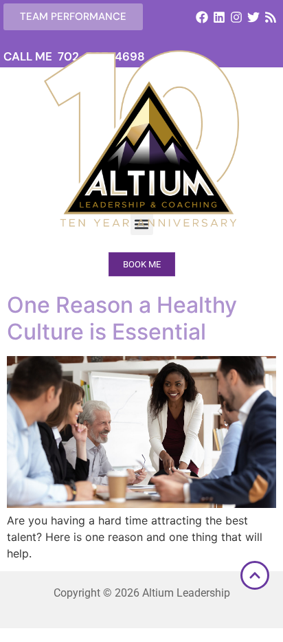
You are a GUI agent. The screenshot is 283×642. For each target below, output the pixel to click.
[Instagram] (236, 16)
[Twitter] (253, 16)
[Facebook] (201, 16)
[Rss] (271, 16)
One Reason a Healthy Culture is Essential (122, 317)
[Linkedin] (218, 16)
